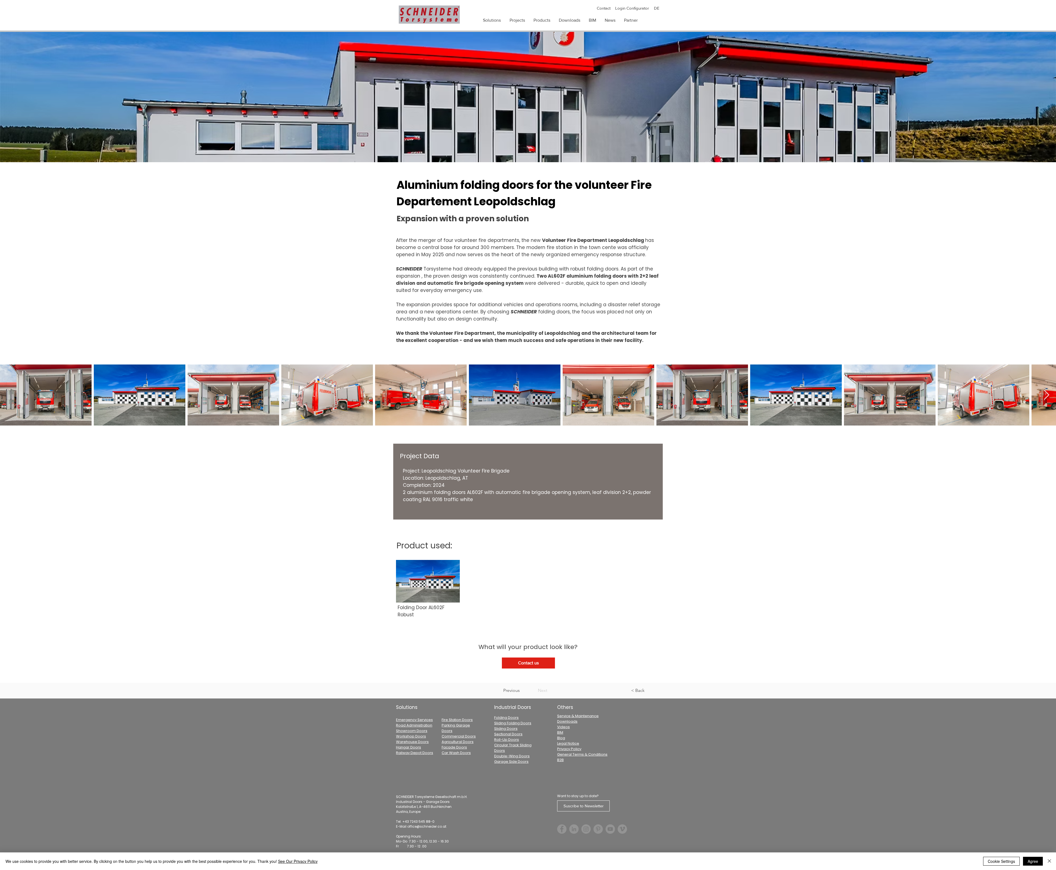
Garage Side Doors (511, 761)
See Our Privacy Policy (298, 861)
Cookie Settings (1001, 861)
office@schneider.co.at (426, 826)
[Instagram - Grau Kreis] (586, 829)
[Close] (1049, 861)
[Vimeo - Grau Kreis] (622, 829)
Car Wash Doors (456, 752)
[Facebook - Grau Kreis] (561, 829)
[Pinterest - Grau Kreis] (598, 829)
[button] (541, 20)
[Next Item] (1046, 395)
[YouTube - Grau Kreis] (610, 829)
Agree (1033, 861)
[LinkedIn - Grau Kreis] (574, 829)
